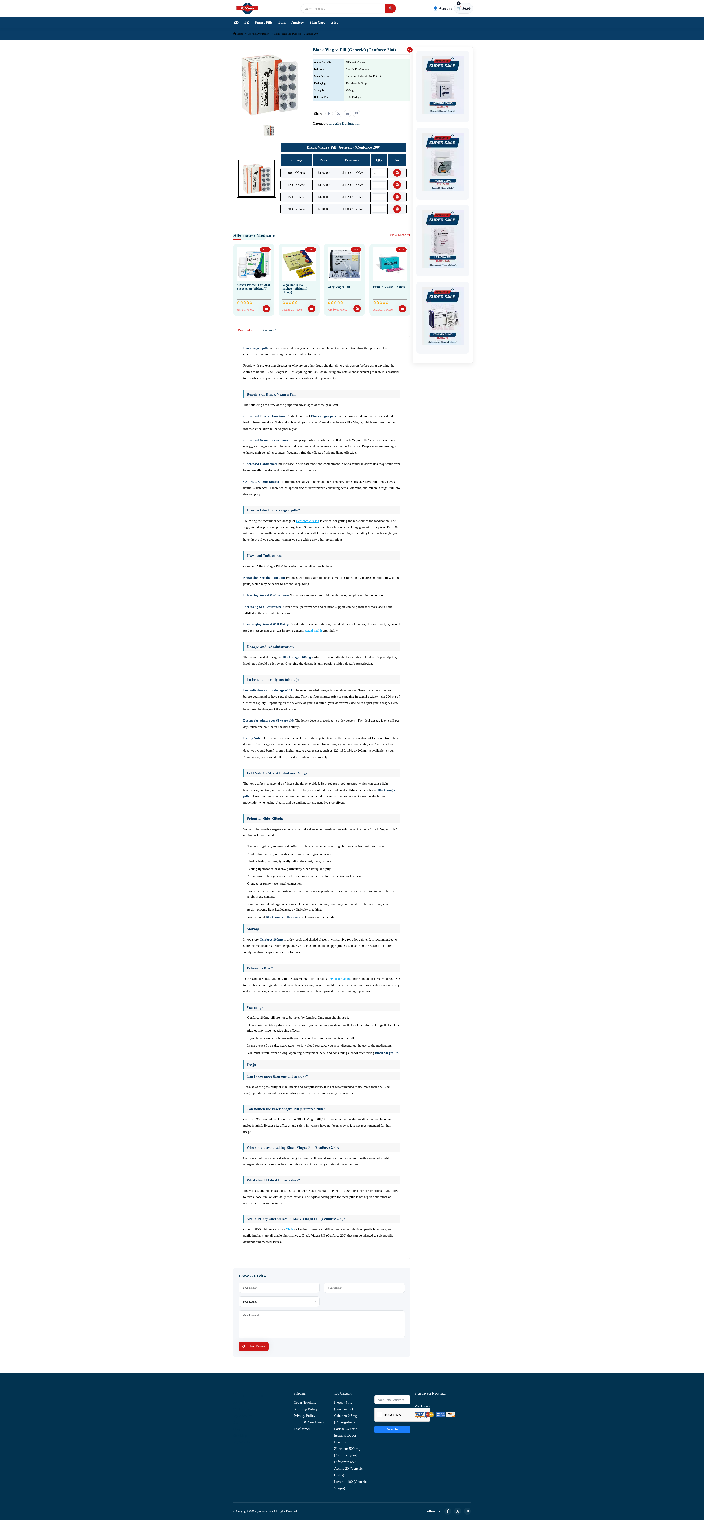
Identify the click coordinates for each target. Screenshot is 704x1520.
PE (246, 22)
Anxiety (298, 22)
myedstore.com (339, 978)
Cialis (290, 1229)
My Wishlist (242, 1442)
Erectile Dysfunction (258, 33)
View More (398, 235)
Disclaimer (302, 1429)
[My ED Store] (247, 8)
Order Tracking (305, 1402)
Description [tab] (245, 330)
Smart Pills (264, 22)
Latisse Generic (345, 1429)
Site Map (240, 1436)
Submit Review (255, 1346)
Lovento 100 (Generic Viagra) (350, 1485)
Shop (237, 1429)
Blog (334, 22)
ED (236, 22)
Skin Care (317, 22)
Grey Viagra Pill (339, 287)
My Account (242, 1416)
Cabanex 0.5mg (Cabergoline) (345, 1419)
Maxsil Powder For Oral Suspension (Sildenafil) (253, 286)
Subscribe (392, 1429)
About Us (240, 1403)
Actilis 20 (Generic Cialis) (348, 1471)
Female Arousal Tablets (389, 287)
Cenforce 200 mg (307, 521)
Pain (282, 22)
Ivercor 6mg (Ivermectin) (343, 1405)
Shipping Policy (306, 1409)
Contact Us (241, 1409)
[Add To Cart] (266, 308)
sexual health (313, 630)
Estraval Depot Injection (345, 1438)
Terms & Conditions (309, 1422)
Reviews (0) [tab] (270, 330)
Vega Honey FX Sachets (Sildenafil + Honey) (296, 288)
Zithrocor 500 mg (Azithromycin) (347, 1452)
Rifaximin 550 (345, 1462)
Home (239, 33)
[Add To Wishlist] (409, 50)
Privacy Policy (305, 1416)
